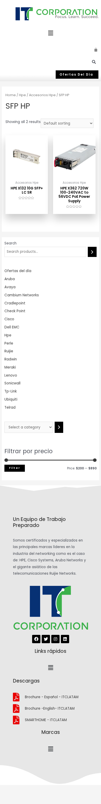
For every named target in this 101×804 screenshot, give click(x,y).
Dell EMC (11, 327)
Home (10, 95)
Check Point (14, 311)
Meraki (10, 367)
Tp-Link (10, 391)
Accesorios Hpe (42, 95)
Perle (8, 343)
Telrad (10, 407)
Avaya (10, 287)
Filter (14, 468)
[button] (77, 74)
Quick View (26, 173)
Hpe (7, 335)
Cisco (9, 319)
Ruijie (8, 351)
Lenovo (10, 375)
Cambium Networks (21, 295)
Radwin (10, 359)
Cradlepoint (14, 303)
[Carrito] (96, 49)
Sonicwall (12, 383)
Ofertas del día (17, 270)
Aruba (9, 279)
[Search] (92, 252)
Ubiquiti (10, 399)
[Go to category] (59, 427)
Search (10, 243)
